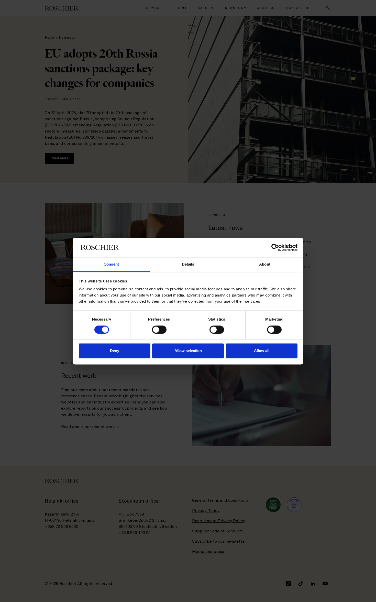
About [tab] (264, 264)
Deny (114, 351)
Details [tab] (188, 264)
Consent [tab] (111, 264)
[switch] (159, 329)
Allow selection (188, 351)
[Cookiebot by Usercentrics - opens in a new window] (275, 247)
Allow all (261, 351)
